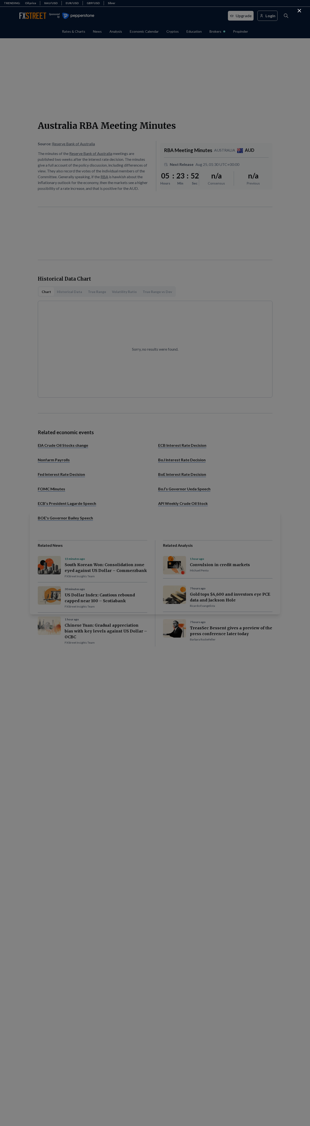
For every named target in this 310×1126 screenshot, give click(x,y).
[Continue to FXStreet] (299, 10)
